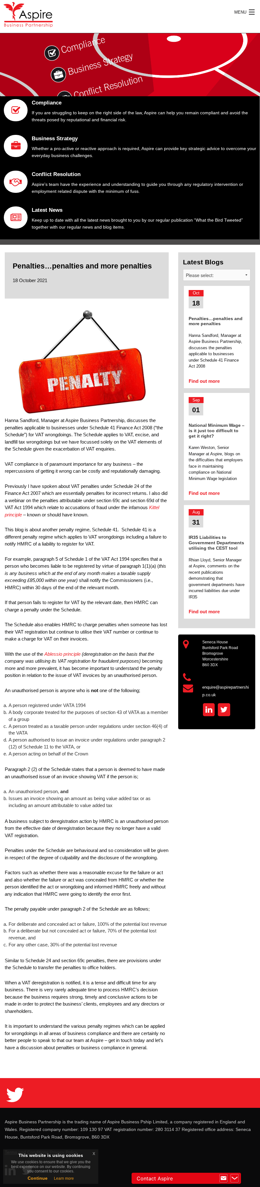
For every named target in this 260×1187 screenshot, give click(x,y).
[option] (130, 65)
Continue (38, 1178)
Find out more (204, 381)
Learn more (64, 1178)
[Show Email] (223, 1178)
